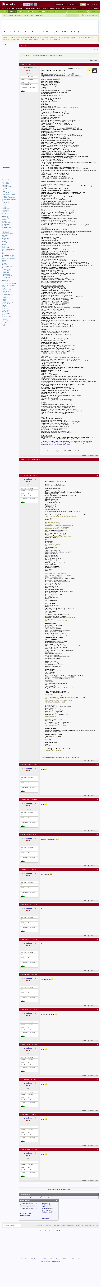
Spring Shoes (66, 444)
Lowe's (3, 246)
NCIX (3, 261)
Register (95, 4)
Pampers (43, 443)
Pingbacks (23, 1214)
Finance (52, 8)
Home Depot (5, 224)
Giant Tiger (5, 216)
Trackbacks (45, 1212)
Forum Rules (45, 1218)
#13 (97, 1114)
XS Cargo (4, 322)
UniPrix (4, 315)
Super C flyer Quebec (8, 302)
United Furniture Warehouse (6, 317)
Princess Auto (6, 277)
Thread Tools (92, 60)
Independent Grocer (7, 233)
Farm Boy (4, 207)
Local (81, 12)
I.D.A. (3, 229)
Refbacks (23, 1215)
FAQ (4, 15)
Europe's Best (58, 444)
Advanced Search (91, 15)
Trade (94, 12)
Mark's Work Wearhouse (8, 249)
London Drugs (5, 243)
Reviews (58, 8)
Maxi (3, 252)
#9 (97, 974)
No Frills (4, 263)
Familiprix (4, 205)
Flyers (33, 8)
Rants (64, 8)
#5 (97, 834)
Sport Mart (5, 297)
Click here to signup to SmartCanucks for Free (31, 459)
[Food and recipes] (89, 8)
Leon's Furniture (6, 240)
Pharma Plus (5, 272)
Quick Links (39, 15)
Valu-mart (4, 319)
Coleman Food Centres (8, 197)
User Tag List (23, 45)
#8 (97, 939)
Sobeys (4, 296)
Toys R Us (5, 311)
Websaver (71, 443)
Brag (71, 12)
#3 (97, 764)
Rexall (3, 286)
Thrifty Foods (5, 310)
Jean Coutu (5, 235)
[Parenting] (91, 8)
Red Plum (54, 443)
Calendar (10, 15)
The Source (5, 308)
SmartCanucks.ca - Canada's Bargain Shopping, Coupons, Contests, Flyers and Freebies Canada (65, 1225)
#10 (97, 1009)
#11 (97, 1044)
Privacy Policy (92, 1225)
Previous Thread (54, 1189)
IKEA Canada (5, 232)
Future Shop (5, 215)
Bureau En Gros (6, 193)
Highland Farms (6, 222)
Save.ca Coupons (63, 443)
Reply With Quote (94, 455)
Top (56, 12)
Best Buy (4, 188)
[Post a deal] (96, 8)
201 (30, 87)
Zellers (3, 325)
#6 (97, 869)
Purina (49, 443)
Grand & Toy (5, 218)
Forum (12, 12)
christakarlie (29, 68)
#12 (97, 1079)
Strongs (4, 300)
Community (18, 15)
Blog (5, 12)
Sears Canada (6, 293)
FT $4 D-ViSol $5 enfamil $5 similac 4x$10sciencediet (44, 55)
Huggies (83, 441)
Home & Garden (71, 8)
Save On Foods (6, 291)
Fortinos (4, 213)
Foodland (4, 211)
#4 (97, 799)
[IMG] (43, 1207)
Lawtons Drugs (6, 238)
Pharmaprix (44, 444)
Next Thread (65, 1189)
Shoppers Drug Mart (81, 443)
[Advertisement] (56, 467)
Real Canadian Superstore (9, 283)
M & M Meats (5, 247)
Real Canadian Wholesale (9, 285)
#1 (97, 64)
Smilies (44, 1205)
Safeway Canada (6, 290)
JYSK (3, 236)
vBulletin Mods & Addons (52, 1258)
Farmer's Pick (5, 208)
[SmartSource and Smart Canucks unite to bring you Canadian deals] (9, 171)
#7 (97, 904)
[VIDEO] (44, 1208)
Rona (3, 288)
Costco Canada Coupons (9, 199)
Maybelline (89, 441)
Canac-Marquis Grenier (8, 194)
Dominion (4, 201)
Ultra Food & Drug (7, 313)
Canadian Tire (5, 196)
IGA (3, 230)
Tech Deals (19, 8)
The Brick (4, 307)
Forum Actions (28, 15)
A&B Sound (5, 182)
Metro (3, 254)
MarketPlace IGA (6, 251)
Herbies (4, 221)
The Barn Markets (7, 304)
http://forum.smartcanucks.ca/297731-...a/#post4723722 (61, 76)
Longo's (4, 244)
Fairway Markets (6, 204)
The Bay (4, 305)
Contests (46, 8)
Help (89, 4)
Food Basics (5, 210)
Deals (13, 8)
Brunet (3, 191)
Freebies (39, 8)
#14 (97, 1149)
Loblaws (89, 443)
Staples (4, 299)
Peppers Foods (6, 269)
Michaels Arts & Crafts (8, 255)
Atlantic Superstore (7, 186)
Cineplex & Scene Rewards (72, 441)
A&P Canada (5, 183)
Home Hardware (6, 226)
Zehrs (3, 324)
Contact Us (39, 1225)
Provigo (4, 279)
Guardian (4, 219)
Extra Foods (5, 202)
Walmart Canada (6, 321)
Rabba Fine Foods (7, 282)
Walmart (51, 444)
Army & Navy (5, 185)
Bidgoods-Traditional (7, 190)
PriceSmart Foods (7, 275)
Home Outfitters (6, 227)
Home (8, 8)
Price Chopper (6, 274)
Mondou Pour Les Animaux (9, 257)
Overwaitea (5, 265)
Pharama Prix (5, 271)
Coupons (27, 8)
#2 (97, 475)
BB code (44, 1203)
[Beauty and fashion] (86, 8)
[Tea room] (83, 8)
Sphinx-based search (55, 1261)
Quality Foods (6, 280)
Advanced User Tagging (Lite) (40, 1258)
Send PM (84, 455)
